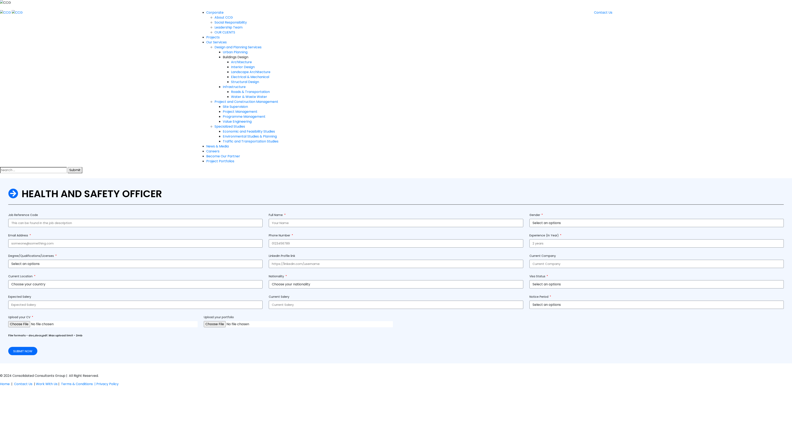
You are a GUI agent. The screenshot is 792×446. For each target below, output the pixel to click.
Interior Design (243, 67)
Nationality (277, 276)
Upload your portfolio (219, 317)
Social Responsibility (230, 22)
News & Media (217, 146)
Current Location (20, 276)
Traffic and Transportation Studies (250, 141)
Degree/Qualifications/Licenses (31, 256)
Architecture (241, 62)
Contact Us (24, 384)
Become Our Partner (223, 156)
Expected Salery (19, 297)
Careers (212, 151)
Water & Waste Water (249, 96)
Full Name (276, 215)
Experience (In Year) (544, 235)
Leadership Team (228, 27)
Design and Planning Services (238, 47)
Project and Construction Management (246, 101)
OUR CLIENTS (224, 32)
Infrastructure (234, 86)
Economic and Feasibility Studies (249, 131)
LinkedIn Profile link (282, 256)
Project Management (240, 111)
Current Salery (279, 297)
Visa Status (537, 276)
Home (5, 384)
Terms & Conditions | (78, 384)
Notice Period (539, 297)
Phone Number (280, 235)
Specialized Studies (229, 126)
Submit (75, 170)
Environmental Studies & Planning (250, 136)
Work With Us (47, 384)
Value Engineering (237, 121)
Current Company (542, 256)
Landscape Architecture (250, 72)
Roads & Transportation (250, 91)
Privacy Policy (107, 384)
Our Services (216, 42)
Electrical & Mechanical (250, 77)
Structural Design (245, 81)
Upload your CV (19, 317)
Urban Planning (235, 52)
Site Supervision (235, 106)
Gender (535, 215)
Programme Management (244, 116)
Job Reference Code (23, 215)
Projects (213, 37)
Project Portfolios (220, 161)
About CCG (223, 17)
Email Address (18, 235)
